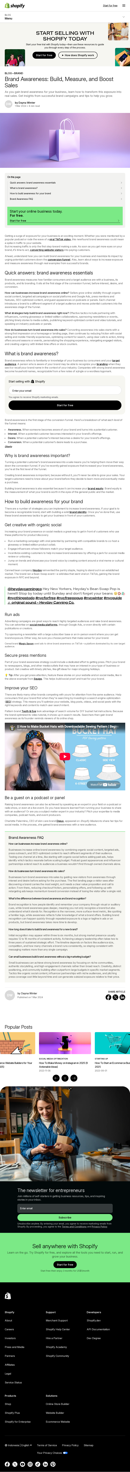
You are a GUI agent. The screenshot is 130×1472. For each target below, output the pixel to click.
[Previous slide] (56, 1078)
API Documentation (98, 1329)
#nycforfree (46, 598)
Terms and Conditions (74, 1226)
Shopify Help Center (58, 1329)
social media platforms (43, 624)
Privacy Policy (99, 1226)
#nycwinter (93, 598)
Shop (8, 1404)
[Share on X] (115, 997)
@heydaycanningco (25, 589)
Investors (10, 1338)
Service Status (13, 1382)
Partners (10, 1355)
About (8, 1320)
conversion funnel (59, 259)
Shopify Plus (12, 1412)
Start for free (110, 5)
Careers (9, 1329)
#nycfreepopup (70, 598)
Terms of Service (47, 1445)
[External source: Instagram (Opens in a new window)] (30, 1464)
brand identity (78, 512)
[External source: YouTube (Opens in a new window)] (22, 1464)
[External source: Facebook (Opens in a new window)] (7, 1464)
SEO (8, 701)
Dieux (60, 821)
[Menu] (124, 5)
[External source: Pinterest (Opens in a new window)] (52, 1464)
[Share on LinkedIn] (122, 997)
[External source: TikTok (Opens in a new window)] (37, 1464)
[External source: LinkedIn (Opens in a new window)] (45, 1464)
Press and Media (14, 1347)
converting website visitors (47, 250)
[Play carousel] (65, 1078)
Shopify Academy (56, 1347)
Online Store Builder (57, 1404)
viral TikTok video (60, 239)
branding (102, 364)
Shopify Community (57, 1355)
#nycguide (113, 598)
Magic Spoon (26, 643)
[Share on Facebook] (108, 997)
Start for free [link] (65, 405)
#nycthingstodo (21, 598)
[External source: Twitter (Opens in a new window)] (14, 1464)
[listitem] (65, 1052)
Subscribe (65, 1217)
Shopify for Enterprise (18, 1421)
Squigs (38, 678)
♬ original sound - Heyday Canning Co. (41, 602)
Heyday (37, 570)
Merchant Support (57, 1320)
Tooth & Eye (29, 711)
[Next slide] (73, 1078)
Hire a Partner (54, 1338)
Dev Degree (94, 1338)
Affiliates (10, 1364)
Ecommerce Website (58, 1421)
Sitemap (88, 1445)
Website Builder (55, 1412)
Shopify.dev (94, 1320)
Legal (8, 1373)
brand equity (95, 488)
